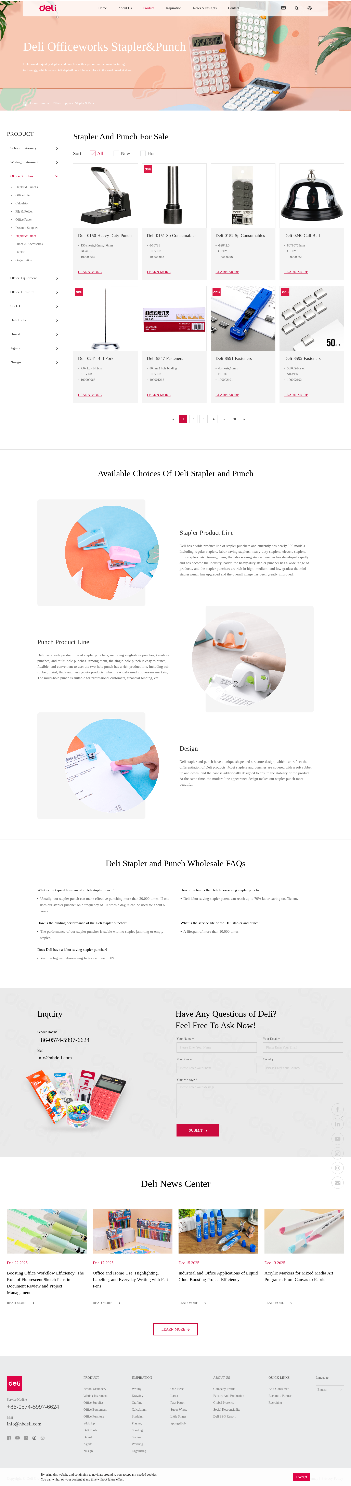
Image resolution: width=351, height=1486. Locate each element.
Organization (23, 260)
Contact (233, 8)
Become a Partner (280, 1395)
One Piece (177, 1388)
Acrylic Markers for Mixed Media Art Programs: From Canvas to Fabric (298, 1276)
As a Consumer (278, 1388)
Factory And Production (228, 1395)
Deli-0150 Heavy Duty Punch (105, 235)
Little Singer (178, 1416)
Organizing (139, 1451)
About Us (125, 8)
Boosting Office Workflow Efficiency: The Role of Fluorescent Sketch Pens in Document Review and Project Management (45, 1282)
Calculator (22, 203)
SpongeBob (178, 1423)
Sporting (137, 1430)
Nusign (15, 362)
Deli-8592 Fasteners (302, 358)
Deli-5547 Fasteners (165, 358)
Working (137, 1444)
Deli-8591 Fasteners (234, 358)
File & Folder (24, 211)
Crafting (137, 1402)
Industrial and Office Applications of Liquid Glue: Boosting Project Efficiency (218, 1276)
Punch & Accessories (29, 244)
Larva (174, 1395)
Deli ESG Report (224, 1416)
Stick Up (16, 306)
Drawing (137, 1395)
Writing (136, 1388)
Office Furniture (22, 292)
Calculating (139, 1409)
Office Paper (23, 219)
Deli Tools (18, 320)
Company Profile (224, 1388)
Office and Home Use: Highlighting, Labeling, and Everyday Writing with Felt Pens (130, 1279)
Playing (137, 1423)
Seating (136, 1437)
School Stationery (23, 148)
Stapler (19, 252)
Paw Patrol (177, 1402)
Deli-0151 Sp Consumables (171, 235)
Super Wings (178, 1409)
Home (102, 8)
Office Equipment (23, 278)
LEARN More (90, 272)
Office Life (22, 195)
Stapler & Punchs (26, 187)
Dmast (15, 334)
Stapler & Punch (85, 103)
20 (234, 419)
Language (322, 1377)
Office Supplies (63, 103)
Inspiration (174, 8)
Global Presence (223, 1402)
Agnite (15, 348)
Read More (17, 1303)
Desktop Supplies (26, 227)
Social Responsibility (226, 1409)
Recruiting (275, 1402)
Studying (137, 1416)
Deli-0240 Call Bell (302, 235)
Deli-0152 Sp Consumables (240, 235)
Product (148, 8)
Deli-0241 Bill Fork (96, 358)
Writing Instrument (24, 162)
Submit (196, 1130)
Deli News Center (175, 1183)
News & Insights (205, 8)
